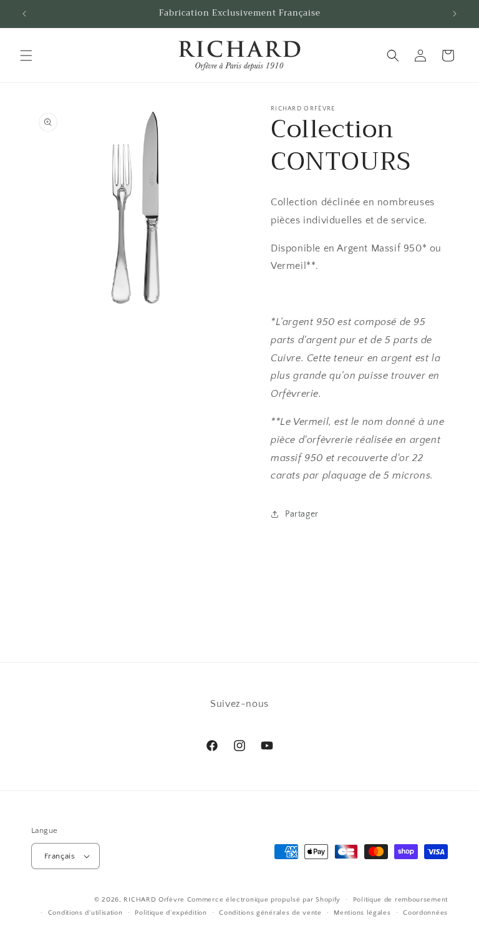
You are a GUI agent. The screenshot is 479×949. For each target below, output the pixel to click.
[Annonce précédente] (24, 13)
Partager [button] (302, 514)
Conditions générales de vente (270, 913)
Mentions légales (362, 913)
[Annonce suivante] (454, 13)
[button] (26, 55)
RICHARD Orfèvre (154, 899)
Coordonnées (425, 913)
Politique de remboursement (400, 899)
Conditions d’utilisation (85, 913)
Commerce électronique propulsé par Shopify (264, 899)
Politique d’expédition (170, 913)
